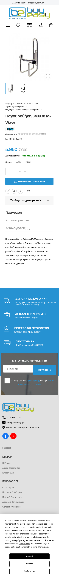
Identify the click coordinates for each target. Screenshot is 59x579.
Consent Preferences (12, 507)
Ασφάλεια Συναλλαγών (13, 502)
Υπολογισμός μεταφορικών (26, 200)
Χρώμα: (9, 162)
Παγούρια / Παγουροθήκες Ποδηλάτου (22, 109)
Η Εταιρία (6, 463)
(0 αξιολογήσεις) (39, 134)
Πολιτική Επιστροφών (12, 497)
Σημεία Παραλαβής (11, 468)
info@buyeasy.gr (36, 2)
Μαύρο (28, 162)
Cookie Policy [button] (24, 544)
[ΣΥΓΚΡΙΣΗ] (28, 190)
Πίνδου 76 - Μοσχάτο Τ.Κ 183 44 (22, 427)
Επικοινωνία (8, 473)
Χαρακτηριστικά (17, 220)
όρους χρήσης (33, 380)
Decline (29, 564)
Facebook (6, 448)
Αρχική (8, 103)
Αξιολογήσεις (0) (18, 228)
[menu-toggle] (8, 25)
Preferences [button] (43, 547)
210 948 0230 (18, 2)
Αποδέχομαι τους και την (32, 382)
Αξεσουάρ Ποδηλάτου (15, 107)
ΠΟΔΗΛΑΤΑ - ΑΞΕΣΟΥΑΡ (26, 103)
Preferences (29, 571)
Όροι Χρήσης (8, 487)
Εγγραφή (43, 370)
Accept (29, 556)
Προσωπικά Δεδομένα (12, 492)
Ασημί (18, 162)
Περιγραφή (14, 212)
